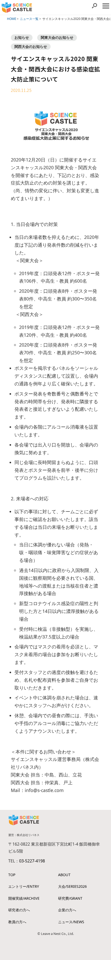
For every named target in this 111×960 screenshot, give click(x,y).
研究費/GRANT (70, 898)
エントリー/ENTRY (23, 886)
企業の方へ (67, 909)
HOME (11, 19)
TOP (11, 874)
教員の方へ (17, 921)
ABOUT (64, 874)
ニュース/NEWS (71, 921)
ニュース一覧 (29, 19)
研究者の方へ (19, 909)
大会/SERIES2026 (72, 886)
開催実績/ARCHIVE (23, 898)
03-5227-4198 (32, 861)
